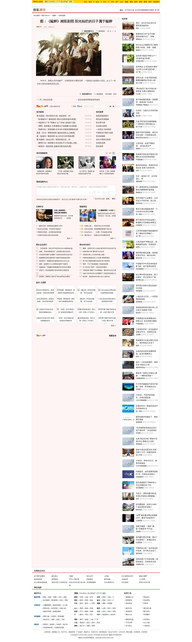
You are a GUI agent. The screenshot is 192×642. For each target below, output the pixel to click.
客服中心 (87, 632)
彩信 (98, 623)
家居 (86, 603)
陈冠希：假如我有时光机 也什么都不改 (96, 276)
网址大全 (129, 614)
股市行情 (129, 608)
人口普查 (142, 579)
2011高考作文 (109, 582)
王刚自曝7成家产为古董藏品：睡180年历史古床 (99, 270)
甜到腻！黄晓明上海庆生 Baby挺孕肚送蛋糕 (54, 276)
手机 (86, 614)
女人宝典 (146, 623)
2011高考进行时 (127, 576)
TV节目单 (129, 623)
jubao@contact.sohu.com (105, 638)
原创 (109, 611)
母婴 (81, 608)
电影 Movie (45, 15)
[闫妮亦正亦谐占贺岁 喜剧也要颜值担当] (45, 311)
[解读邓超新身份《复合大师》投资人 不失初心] (86, 311)
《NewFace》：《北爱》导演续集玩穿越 (97, 232)
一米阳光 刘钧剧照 (103, 129)
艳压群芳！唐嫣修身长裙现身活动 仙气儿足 (54, 261)
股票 (81, 600)
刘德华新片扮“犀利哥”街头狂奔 (93, 251)
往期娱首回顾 (59, 627)
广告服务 (79, 632)
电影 (49, 597)
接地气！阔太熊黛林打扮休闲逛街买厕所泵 (54, 270)
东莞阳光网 (100, 143)
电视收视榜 (57, 611)
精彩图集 (62, 15)
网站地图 (129, 632)
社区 (61, 600)
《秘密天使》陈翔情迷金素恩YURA (50, 226)
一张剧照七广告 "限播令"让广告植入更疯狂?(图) (56, 123)
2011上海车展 (74, 579)
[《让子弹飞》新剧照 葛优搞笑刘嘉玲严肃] (86, 162)
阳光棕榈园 (100, 136)
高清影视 (54, 600)
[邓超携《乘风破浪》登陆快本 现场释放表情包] (66, 291)
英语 (114, 608)
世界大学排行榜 (144, 582)
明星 (44, 597)
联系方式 (94, 632)
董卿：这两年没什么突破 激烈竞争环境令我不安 (99, 248)
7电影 (71, 576)
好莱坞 (53, 616)
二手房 (92, 603)
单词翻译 (146, 614)
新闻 (75, 597)
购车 (81, 603)
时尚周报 (54, 608)
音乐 (60, 597)
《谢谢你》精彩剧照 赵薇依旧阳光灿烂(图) (54, 146)
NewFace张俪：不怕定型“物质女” (49, 229)
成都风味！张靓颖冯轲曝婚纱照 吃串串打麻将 (55, 267)
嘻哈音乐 (46, 619)
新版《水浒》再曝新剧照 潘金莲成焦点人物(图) (56, 133)
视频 (126, 2)
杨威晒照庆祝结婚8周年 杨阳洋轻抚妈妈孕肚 (54, 258)
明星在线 (46, 608)
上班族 (106, 576)
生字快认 (129, 626)
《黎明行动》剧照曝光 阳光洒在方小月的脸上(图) (57, 143)
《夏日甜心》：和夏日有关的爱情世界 (96, 235)
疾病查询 (129, 611)
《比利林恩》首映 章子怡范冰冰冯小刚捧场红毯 (55, 248)
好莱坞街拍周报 (52, 235)
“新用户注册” (75, 199)
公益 (86, 597)
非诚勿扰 (125, 579)
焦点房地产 (65, 1)
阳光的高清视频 (102, 119)
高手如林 (107, 579)
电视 (54, 597)
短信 (88, 623)
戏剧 (65, 597)
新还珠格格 (38, 579)
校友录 (113, 614)
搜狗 (70, 1)
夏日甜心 (55, 576)
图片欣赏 (146, 611)
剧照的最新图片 (102, 116)
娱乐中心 (37, 593)
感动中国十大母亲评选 (59, 582)
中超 (109, 597)
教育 (98, 608)
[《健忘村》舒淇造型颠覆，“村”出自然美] (86, 291)
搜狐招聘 (72, 632)
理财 (86, 600)
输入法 (82, 626)
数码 (81, 614)
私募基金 (90, 579)
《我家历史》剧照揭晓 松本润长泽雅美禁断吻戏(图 (57, 129)
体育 (90, 2)
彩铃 (93, 623)
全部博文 (144, 632)
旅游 (75, 611)
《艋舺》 (54, 15)
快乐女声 (90, 576)
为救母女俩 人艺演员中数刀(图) (93, 255)
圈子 (81, 619)
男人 (91, 614)
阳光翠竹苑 (100, 123)
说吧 (93, 626)
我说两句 (156, 2)
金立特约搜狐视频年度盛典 (144, 10)
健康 (86, 611)
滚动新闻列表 (48, 627)
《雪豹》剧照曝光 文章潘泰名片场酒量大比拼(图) (57, 126)
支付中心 (64, 632)
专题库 (58, 624)
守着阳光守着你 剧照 (104, 133)
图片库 (65, 624)
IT (108, 2)
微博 (145, 2)
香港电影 (61, 616)
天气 (81, 611)
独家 (52, 619)
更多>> (113, 326)
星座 (91, 608)
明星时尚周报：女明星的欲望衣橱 (49, 232)
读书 (104, 611)
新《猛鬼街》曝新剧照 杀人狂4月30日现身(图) (56, 136)
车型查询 (146, 619)
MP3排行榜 (147, 608)
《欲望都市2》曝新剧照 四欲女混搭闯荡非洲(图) (56, 119)
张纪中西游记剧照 (103, 139)
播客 (131, 2)
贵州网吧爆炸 (91, 582)
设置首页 (47, 632)
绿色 (114, 611)
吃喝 (91, 611)
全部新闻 (137, 632)
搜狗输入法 (129, 597)
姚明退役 (55, 579)
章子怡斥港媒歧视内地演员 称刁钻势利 (96, 261)
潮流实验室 (57, 605)
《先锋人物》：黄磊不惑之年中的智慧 (96, 226)
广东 (96, 619)
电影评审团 (47, 611)
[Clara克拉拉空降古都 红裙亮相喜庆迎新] (107, 291)
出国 (104, 608)
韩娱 (58, 619)
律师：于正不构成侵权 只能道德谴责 (95, 264)
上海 (91, 619)
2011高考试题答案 (40, 582)
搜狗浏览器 (129, 619)
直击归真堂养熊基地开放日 (89, 100)
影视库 (52, 624)
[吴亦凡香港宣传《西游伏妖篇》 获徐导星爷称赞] (45, 291)
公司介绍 (122, 632)
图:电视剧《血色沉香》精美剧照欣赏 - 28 (53, 139)
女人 (121, 2)
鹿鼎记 (82, 623)
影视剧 (109, 603)
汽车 (112, 2)
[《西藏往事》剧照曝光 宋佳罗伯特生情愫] (44, 162)
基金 (91, 600)
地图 (88, 626)
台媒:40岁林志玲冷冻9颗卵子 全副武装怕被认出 (99, 273)
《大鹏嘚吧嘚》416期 (105, 210)
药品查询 (146, 600)
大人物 (65, 605)
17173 (58, 1)
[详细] (69, 218)
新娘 (86, 608)
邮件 (136, 2)
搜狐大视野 (143, 576)
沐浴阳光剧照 (101, 126)
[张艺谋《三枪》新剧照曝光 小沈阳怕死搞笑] (108, 162)
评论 (91, 597)
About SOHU (112, 632)
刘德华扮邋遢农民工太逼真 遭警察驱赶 (96, 258)
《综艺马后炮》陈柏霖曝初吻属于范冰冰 (97, 229)
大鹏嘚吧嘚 (47, 605)
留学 (109, 608)
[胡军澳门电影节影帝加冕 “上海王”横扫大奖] (107, 311)
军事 (81, 597)
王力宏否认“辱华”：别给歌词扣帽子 (95, 267)
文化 (98, 611)
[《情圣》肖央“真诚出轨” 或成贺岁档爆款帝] (66, 311)
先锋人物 (63, 608)
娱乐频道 (37, 15)
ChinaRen (52, 1)
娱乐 (97, 2)
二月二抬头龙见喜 (45, 100)
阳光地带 (99, 146)
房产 (117, 2)
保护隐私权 (103, 632)
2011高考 (125, 582)
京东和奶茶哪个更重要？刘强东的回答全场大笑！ (56, 255)
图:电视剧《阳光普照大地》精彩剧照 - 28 (53, 116)
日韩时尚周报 (42, 235)
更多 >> (69, 238)
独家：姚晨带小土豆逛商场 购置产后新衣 (53, 264)
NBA (104, 597)
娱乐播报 (46, 600)
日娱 (63, 619)
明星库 (45, 624)
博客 (140, 2)
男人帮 (157, 10)
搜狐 (46, 1)
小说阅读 (146, 626)
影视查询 (129, 600)
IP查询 (145, 603)
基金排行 (146, 597)
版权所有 (118, 635)
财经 (75, 600)
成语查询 (129, 603)
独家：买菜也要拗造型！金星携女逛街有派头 (55, 251)
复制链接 (101, 31)
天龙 (75, 623)
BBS (150, 2)
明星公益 (46, 616)
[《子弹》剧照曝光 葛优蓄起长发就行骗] (65, 162)
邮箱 (86, 619)
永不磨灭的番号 (39, 576)
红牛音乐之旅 (129, 10)
